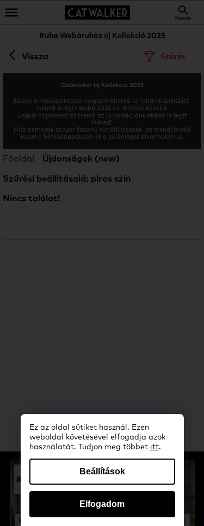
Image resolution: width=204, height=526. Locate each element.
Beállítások (102, 471)
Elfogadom (102, 504)
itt (154, 447)
